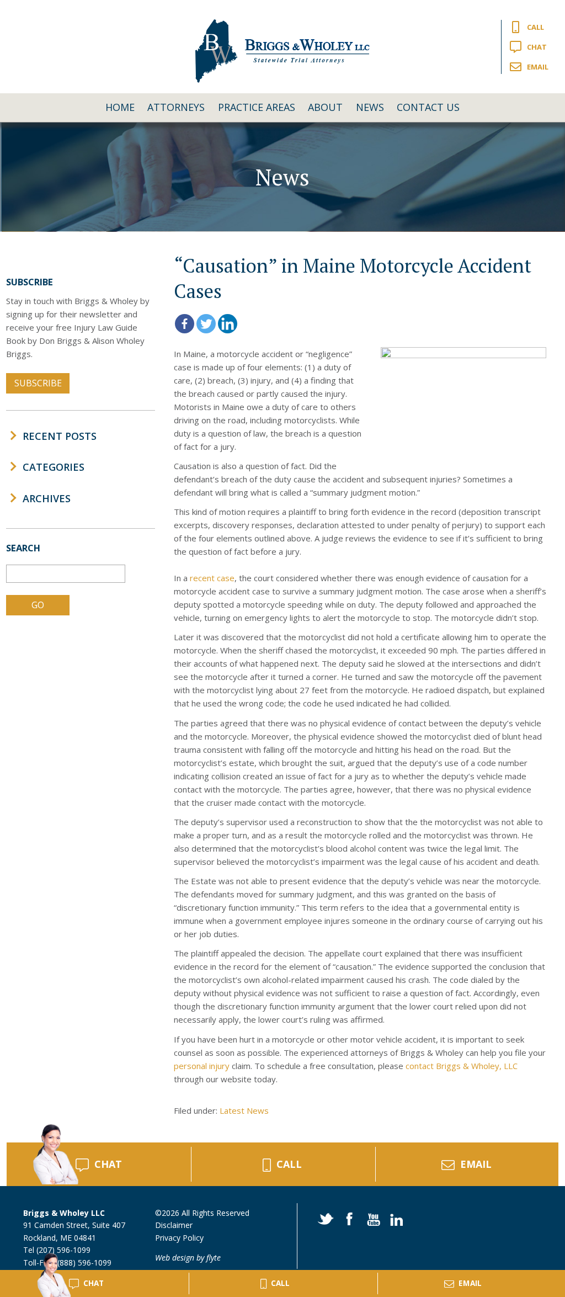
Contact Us (428, 107)
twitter (324, 1218)
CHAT (108, 1164)
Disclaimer (174, 1225)
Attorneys (176, 107)
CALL (289, 1164)
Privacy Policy (179, 1237)
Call (535, 27)
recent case (212, 577)
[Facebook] (184, 323)
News (370, 107)
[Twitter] (206, 323)
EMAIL (476, 1164)
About (325, 107)
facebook (348, 1218)
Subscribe (38, 383)
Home (120, 107)
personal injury (202, 1065)
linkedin (394, 1218)
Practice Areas (256, 107)
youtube (371, 1218)
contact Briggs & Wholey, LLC (462, 1065)
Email (537, 67)
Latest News (244, 1110)
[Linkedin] (227, 323)
